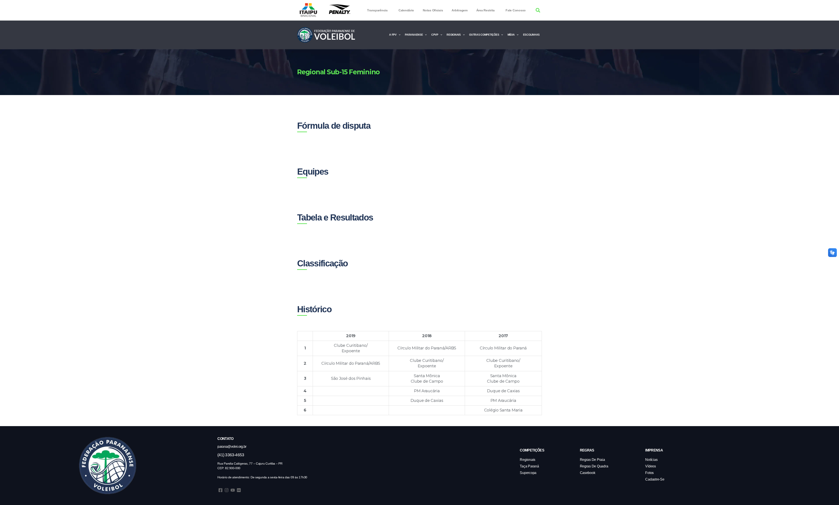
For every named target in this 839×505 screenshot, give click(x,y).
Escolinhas (531, 34)
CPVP (434, 34)
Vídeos (650, 466)
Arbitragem (459, 10)
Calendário (406, 10)
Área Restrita (485, 10)
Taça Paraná (529, 466)
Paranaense (414, 34)
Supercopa (528, 473)
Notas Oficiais (433, 10)
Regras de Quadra (594, 466)
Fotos (649, 473)
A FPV (393, 34)
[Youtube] (233, 490)
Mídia (511, 34)
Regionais (454, 34)
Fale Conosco (516, 10)
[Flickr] (239, 490)
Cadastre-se (654, 479)
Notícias (651, 460)
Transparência (377, 10)
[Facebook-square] (220, 490)
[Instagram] (227, 490)
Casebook (587, 473)
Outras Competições (484, 34)
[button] (538, 10)
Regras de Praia (592, 460)
